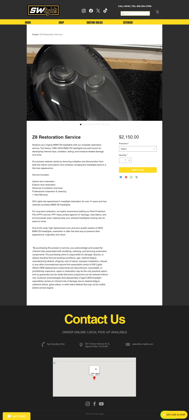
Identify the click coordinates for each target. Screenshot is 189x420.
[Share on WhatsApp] (131, 177)
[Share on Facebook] (120, 177)
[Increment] (129, 160)
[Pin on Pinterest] (126, 177)
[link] (157, 11)
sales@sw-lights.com (142, 344)
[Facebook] (91, 10)
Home (35, 34)
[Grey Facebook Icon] (94, 404)
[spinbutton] (125, 160)
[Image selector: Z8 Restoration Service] (80, 124)
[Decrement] (121, 160)
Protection (124, 143)
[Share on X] (136, 177)
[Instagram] (83, 10)
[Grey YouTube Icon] (101, 404)
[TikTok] (105, 10)
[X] (98, 10)
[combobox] (138, 149)
